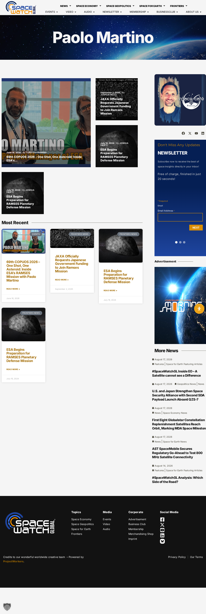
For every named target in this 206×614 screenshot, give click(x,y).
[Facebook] (183, 133)
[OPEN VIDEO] (75, 12)
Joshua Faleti (108, 94)
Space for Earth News (175, 441)
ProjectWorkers (13, 561)
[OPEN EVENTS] (57, 12)
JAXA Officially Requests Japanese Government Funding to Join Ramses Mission (115, 106)
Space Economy (87, 6)
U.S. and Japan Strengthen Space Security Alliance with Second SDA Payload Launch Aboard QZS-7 (178, 395)
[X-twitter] (190, 133)
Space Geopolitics (118, 6)
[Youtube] (196, 133)
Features (159, 364)
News (64, 6)
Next (196, 227)
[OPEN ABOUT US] (200, 12)
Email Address (166, 210)
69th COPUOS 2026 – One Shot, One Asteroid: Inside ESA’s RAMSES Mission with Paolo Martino (23, 271)
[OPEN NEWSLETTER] (121, 12)
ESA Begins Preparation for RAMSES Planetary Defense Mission (114, 155)
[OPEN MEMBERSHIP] (148, 12)
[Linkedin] (203, 133)
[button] (7, 607)
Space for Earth (150, 6)
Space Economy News (175, 412)
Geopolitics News (186, 384)
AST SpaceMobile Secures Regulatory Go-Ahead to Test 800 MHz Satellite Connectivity (177, 453)
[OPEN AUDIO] (94, 12)
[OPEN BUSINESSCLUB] (177, 12)
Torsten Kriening (36, 152)
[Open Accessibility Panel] (199, 309)
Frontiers (177, 6)
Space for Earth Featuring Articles (184, 364)
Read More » (13, 289)
